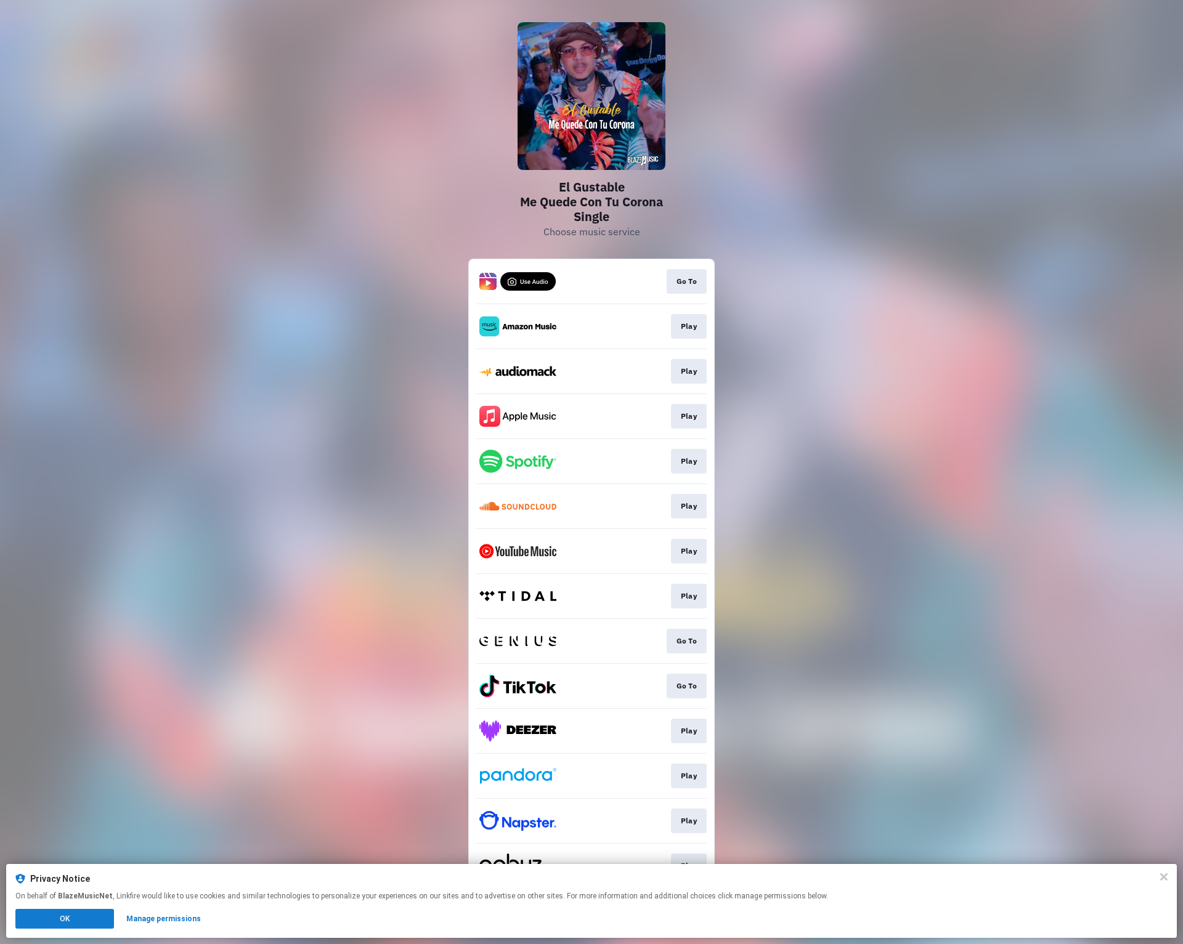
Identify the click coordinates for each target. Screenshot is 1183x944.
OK (65, 918)
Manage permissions (163, 918)
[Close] (1164, 877)
